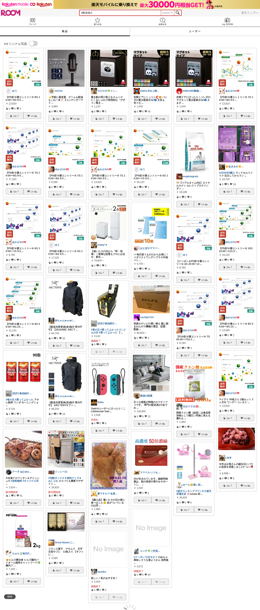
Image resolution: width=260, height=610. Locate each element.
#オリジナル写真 (228, 531)
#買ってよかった (24, 399)
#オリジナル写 (31, 481)
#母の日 (10, 399)
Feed (32, 21)
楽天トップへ (249, 12)
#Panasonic (245, 531)
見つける (97, 21)
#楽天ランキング (185, 491)
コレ (15, 116)
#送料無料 (16, 481)
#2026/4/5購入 (227, 172)
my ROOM (227, 21)
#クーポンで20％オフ (145, 557)
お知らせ (162, 21)
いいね (34, 116)
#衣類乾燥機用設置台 (236, 533)
